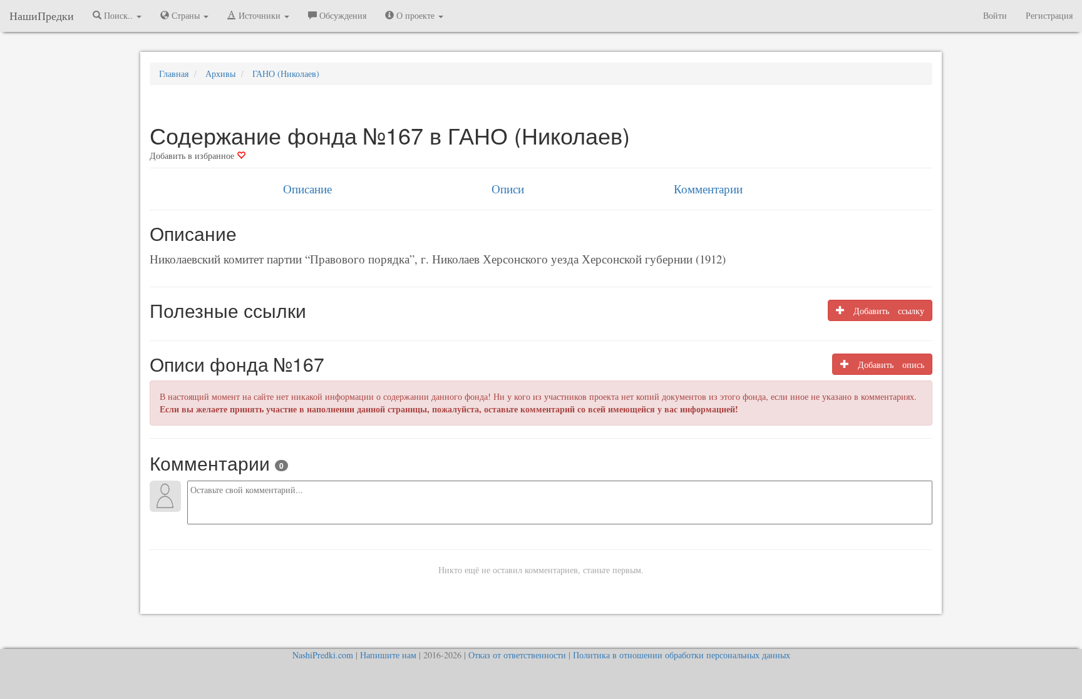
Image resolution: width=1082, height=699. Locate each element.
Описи (508, 188)
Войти (995, 15)
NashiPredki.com (322, 655)
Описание (307, 188)
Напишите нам (388, 655)
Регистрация (1049, 15)
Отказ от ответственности (517, 655)
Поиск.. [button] (118, 15)
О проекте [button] (415, 15)
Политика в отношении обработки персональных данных (681, 655)
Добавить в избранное (193, 155)
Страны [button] (185, 15)
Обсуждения (341, 15)
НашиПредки (41, 15)
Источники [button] (259, 15)
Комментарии (708, 188)
